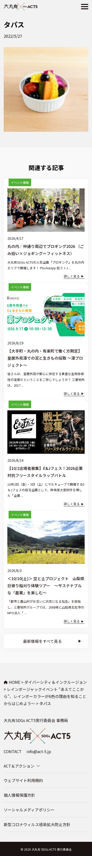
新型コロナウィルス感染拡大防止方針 (37, 824)
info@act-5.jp (38, 751)
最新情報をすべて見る (42, 641)
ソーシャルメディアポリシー (29, 810)
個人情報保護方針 (19, 795)
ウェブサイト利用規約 (23, 780)
